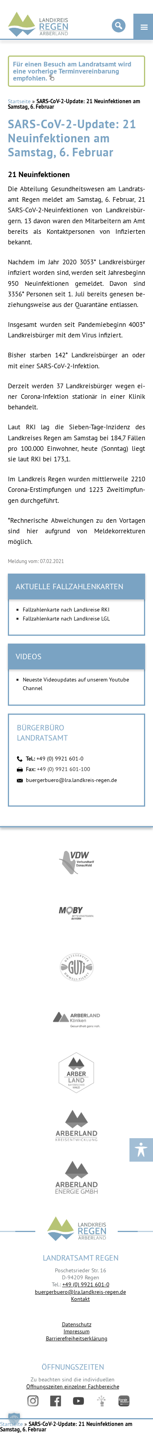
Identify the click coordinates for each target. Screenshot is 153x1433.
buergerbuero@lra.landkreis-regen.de (71, 780)
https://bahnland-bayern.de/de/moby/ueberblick (76, 914)
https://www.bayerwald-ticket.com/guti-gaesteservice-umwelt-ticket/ (76, 967)
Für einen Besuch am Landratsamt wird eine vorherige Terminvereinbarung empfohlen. (72, 71)
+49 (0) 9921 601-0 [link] (85, 1284)
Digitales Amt (101, 1400)
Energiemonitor (123, 1400)
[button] (14, 1419)
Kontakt (80, 1298)
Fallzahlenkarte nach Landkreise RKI (66, 609)
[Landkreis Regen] (76, 1229)
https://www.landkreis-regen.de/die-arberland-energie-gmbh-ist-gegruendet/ (76, 1178)
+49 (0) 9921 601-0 (60, 758)
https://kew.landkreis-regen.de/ (76, 1125)
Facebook (55, 1400)
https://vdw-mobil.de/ (76, 861)
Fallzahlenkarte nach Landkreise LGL (66, 618)
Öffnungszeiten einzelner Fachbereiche (72, 1386)
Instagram (32, 1400)
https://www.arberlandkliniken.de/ (76, 1019)
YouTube (78, 1400)
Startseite (19, 101)
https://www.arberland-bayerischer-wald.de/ (76, 1072)
